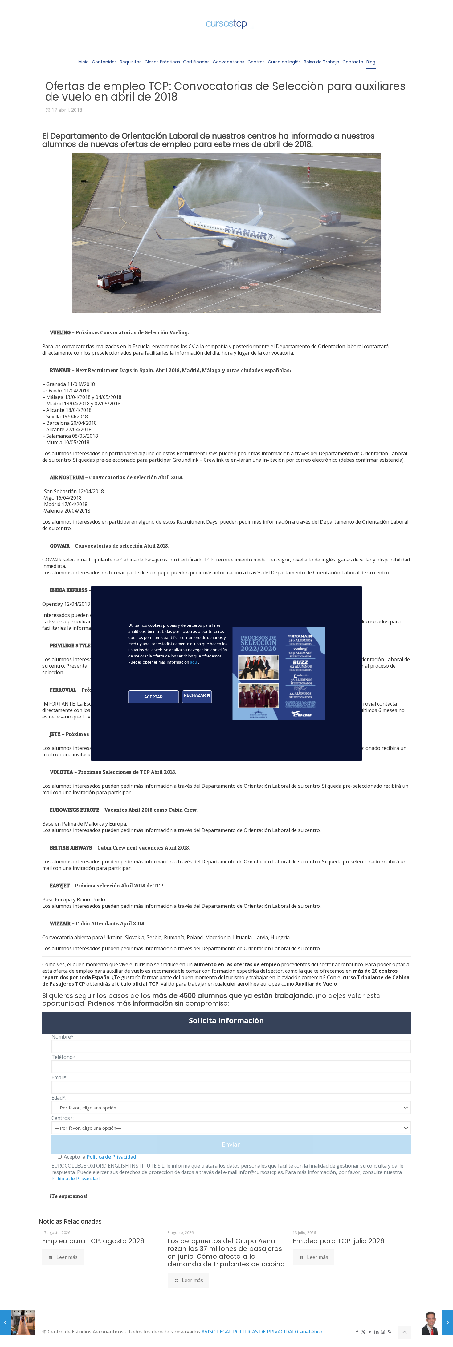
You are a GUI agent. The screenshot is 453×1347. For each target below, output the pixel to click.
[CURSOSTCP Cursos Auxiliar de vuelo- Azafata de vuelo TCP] (226, 23)
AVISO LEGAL (217, 1331)
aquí (194, 662)
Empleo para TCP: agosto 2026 (93, 1240)
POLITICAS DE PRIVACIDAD (265, 1331)
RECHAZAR (195, 695)
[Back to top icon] (404, 1332)
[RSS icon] (389, 1332)
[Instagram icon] (383, 1332)
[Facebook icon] (357, 1332)
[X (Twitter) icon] (363, 1332)
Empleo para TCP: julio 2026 (338, 1240)
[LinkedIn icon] (376, 1332)
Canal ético (309, 1331)
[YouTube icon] (370, 1332)
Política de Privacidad (110, 1156)
